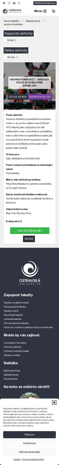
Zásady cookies (12, 355)
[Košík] (53, 11)
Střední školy (11, 379)
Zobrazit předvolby (29, 452)
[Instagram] (9, 3)
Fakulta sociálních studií (16, 302)
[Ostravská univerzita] (11, 11)
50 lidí (46, 96)
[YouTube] (14, 3)
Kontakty (21, 342)
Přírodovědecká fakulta (16, 323)
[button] (54, 402)
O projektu (9, 342)
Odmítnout (29, 443)
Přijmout (29, 434)
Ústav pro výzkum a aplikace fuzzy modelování (28, 327)
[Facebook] (4, 3)
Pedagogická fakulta (15, 306)
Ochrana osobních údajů (33, 459)
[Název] (19, 3)
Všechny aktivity (12, 347)
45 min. (22, 96)
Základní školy (33, 21)
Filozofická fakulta (13, 315)
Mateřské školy (12, 370)
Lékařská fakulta (12, 319)
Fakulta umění (11, 310)
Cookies (17, 459)
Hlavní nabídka (11, 21)
